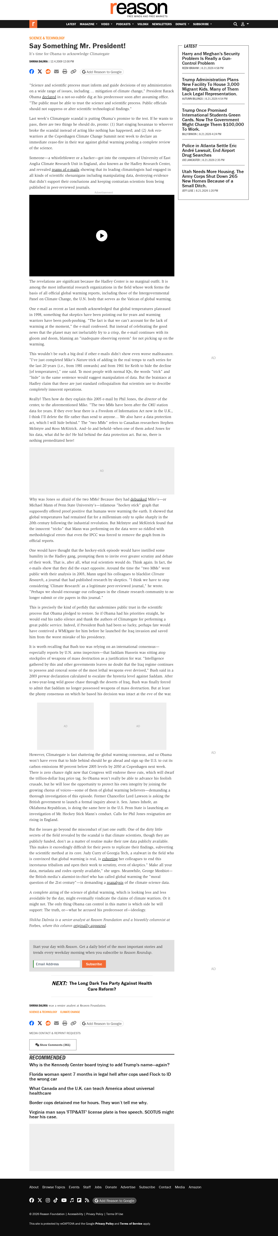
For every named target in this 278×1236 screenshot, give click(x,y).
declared (49, 97)
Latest (71, 24)
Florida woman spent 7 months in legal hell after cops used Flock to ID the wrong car (100, 1076)
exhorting (110, 859)
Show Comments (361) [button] (54, 1045)
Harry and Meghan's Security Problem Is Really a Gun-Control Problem (211, 58)
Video (105, 24)
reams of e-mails (65, 169)
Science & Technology (46, 37)
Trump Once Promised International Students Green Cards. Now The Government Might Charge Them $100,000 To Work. (213, 119)
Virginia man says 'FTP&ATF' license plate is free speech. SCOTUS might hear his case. (101, 1114)
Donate (181, 24)
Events (74, 1187)
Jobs (98, 1187)
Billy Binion (189, 134)
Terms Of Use (114, 1214)
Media (180, 1187)
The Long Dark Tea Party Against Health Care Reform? (102, 986)
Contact (165, 1187)
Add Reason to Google (104, 71)
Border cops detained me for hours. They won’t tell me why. (88, 1102)
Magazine (87, 24)
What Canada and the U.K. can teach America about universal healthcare (91, 1090)
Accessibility (75, 1214)
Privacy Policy (94, 1214)
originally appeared (90, 925)
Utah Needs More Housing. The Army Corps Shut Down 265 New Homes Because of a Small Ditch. (213, 179)
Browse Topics (53, 1187)
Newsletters (162, 24)
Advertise (128, 1187)
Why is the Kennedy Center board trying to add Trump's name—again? (99, 1065)
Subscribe (201, 24)
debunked (138, 499)
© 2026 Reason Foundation (47, 1214)
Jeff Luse (187, 190)
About (34, 1187)
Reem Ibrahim (190, 68)
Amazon (195, 1187)
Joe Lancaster (191, 160)
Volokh (142, 24)
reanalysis (115, 882)
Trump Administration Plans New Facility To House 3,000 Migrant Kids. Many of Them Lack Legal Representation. (210, 87)
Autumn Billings (192, 98)
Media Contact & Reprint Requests (55, 1033)
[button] (245, 24)
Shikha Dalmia (38, 61)
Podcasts (123, 24)
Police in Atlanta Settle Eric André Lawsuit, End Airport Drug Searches (209, 150)
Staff (87, 1187)
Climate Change (70, 1011)
